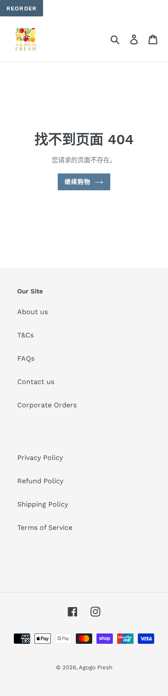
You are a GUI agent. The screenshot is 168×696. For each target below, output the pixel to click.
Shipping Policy (42, 504)
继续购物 (77, 181)
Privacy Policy (40, 458)
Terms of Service (44, 527)
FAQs (25, 358)
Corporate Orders (47, 405)
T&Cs (25, 335)
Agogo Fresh (95, 667)
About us (32, 312)
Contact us (35, 382)
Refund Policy (40, 481)
